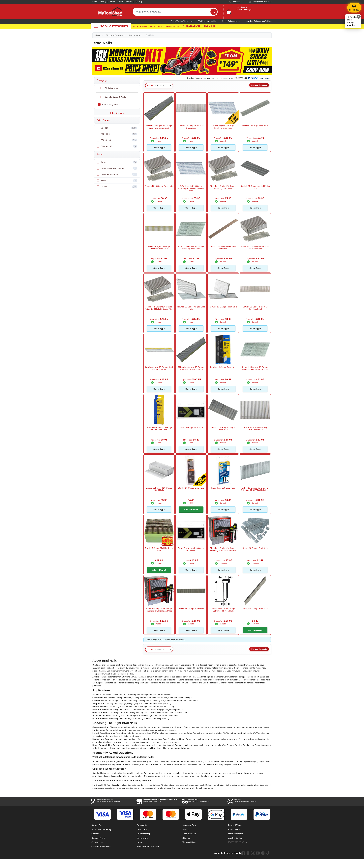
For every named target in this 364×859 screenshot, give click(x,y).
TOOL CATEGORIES (114, 26)
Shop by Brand (189, 834)
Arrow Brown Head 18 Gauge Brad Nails (191, 549)
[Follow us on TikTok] (268, 853)
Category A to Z (98, 838)
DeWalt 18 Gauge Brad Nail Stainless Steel (255, 308)
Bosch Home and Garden (118, 168)
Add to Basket (191, 509)
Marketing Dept (189, 825)
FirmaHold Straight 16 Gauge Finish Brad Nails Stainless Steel (158, 308)
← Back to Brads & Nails (114, 97)
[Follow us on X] (253, 853)
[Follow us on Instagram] (263, 853)
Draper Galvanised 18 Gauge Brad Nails (159, 489)
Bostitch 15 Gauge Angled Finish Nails (255, 187)
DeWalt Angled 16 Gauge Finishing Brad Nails (223, 127)
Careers (95, 834)
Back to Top (96, 825)
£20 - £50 (118, 134)
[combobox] (171, 12)
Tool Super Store (235, 834)
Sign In (137, 2)
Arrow (118, 162)
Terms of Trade (235, 825)
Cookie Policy (143, 829)
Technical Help (189, 842)
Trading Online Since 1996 (160, 800)
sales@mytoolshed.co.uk (262, 2)
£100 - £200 (118, 146)
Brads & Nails (134, 35)
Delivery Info (142, 838)
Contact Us (142, 825)
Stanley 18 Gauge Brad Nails (191, 488)
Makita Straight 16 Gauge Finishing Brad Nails (158, 247)
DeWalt (118, 187)
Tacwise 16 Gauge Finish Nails (223, 307)
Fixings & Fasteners (114, 35)
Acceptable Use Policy (101, 829)
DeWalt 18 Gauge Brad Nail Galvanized (191, 127)
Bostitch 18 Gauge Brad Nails (255, 126)
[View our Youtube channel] (258, 853)
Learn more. (264, 78)
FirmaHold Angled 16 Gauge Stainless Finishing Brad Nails (255, 368)
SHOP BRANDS (140, 26)
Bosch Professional (118, 174)
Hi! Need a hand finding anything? (352, 21)
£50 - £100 (118, 140)
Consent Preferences (100, 846)
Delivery (103, 2)
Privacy (185, 829)
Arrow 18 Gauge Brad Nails (191, 427)
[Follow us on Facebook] (243, 853)
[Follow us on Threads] (248, 853)
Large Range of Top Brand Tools (108, 800)
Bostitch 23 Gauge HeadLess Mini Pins (223, 247)
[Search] (213, 12)
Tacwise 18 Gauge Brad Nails (223, 367)
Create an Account (125, 2)
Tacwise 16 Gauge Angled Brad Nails (191, 308)
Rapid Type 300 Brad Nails (223, 488)
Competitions (97, 842)
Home (94, 2)
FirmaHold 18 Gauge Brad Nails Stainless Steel (255, 247)
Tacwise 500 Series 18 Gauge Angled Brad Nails (159, 428)
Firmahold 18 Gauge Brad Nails (159, 186)
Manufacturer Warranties (148, 846)
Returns (112, 2)
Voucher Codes (235, 838)
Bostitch (118, 180)
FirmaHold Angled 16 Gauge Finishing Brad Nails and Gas (159, 609)
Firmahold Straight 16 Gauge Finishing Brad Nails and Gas (223, 549)
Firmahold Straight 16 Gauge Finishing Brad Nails (223, 187)
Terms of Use (234, 829)
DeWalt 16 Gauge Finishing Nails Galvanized (255, 428)
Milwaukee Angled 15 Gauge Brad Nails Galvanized (159, 127)
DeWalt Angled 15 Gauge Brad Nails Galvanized (159, 368)
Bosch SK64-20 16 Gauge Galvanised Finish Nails (223, 609)
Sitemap (186, 838)
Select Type (159, 147)
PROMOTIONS (172, 26)
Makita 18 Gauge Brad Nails (191, 608)
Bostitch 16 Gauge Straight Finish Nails (223, 428)
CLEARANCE (191, 26)
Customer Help (143, 834)
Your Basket (242, 7)
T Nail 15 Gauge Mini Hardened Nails (159, 549)
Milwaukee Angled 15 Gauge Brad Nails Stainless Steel (191, 368)
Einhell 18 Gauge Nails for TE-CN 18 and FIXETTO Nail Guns (255, 489)
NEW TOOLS (156, 26)
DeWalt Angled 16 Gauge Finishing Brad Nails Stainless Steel (191, 188)
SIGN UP (209, 26)
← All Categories (110, 88)
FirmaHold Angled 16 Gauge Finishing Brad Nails (191, 247)
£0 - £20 (118, 128)
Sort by (150, 86)
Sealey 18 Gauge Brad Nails (255, 548)
